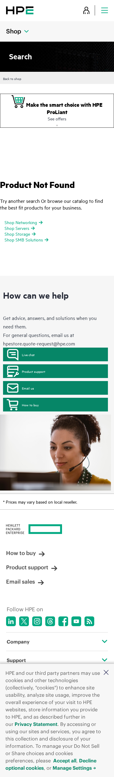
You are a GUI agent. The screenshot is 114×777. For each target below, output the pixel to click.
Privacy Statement (36, 724)
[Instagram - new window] (37, 621)
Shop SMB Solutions (24, 239)
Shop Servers (17, 228)
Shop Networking (21, 222)
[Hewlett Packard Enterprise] (19, 10)
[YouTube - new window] (76, 621)
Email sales (20, 581)
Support (16, 660)
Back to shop (12, 78)
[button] (106, 673)
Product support (33, 371)
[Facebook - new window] (63, 621)
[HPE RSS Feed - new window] (89, 621)
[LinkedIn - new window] (11, 621)
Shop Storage (17, 234)
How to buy (30, 404)
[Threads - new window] (50, 621)
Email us (28, 388)
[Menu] (104, 10)
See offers (57, 118)
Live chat (28, 354)
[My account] (86, 10)
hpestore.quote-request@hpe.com (39, 343)
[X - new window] (24, 621)
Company (18, 642)
